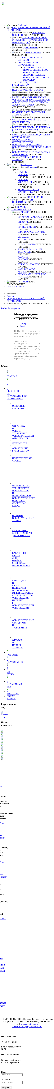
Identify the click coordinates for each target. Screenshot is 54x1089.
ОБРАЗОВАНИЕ (33, 52)
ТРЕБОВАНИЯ (35, 154)
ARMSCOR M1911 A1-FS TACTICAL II (30, 250)
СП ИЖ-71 (23, 222)
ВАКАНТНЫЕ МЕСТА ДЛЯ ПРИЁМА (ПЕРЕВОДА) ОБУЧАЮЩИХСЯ (31, 128)
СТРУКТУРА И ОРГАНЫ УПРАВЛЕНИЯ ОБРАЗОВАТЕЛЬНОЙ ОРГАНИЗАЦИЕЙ (30, 40)
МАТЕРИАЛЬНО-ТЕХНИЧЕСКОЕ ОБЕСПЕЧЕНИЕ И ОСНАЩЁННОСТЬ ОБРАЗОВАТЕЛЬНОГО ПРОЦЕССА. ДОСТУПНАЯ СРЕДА (31, 101)
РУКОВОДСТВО (20, 85)
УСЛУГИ (25, 115)
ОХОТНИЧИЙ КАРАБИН (38, 272)
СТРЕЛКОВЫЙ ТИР (21, 209)
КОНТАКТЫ (22, 282)
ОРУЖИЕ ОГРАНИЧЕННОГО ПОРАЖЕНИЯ (35, 218)
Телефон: (5, 1079)
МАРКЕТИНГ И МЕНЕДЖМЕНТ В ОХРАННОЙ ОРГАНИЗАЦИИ (33, 184)
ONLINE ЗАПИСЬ (16, 287)
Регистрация (14, 308)
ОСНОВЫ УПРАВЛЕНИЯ (25, 180)
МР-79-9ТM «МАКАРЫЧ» (30, 217)
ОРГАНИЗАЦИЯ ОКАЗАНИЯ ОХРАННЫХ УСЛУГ (34, 175)
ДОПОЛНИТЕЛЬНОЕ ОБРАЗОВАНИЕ (28, 63)
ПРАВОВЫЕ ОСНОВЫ (24, 173)
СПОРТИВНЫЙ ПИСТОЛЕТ (33, 234)
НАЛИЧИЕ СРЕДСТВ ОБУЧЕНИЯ (29, 106)
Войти (4, 308)
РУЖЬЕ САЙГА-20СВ (28, 264)
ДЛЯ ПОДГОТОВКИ (28, 82)
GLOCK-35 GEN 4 (26, 244)
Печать (23, 324)
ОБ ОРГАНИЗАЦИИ (34, 35)
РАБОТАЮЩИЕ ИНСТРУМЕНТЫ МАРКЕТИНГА (34, 193)
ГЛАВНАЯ (22, 25)
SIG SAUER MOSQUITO (24, 238)
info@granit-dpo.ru (29, 1024)
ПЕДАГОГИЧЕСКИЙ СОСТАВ (27, 90)
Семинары (32, 167)
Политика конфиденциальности (27, 1026)
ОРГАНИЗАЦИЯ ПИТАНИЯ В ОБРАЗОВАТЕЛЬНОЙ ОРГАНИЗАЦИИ (31, 145)
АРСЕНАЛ (25, 212)
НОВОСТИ (26, 164)
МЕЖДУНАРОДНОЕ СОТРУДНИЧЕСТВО (22, 140)
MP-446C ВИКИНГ (27, 227)
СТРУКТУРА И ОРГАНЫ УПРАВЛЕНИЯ (28, 43)
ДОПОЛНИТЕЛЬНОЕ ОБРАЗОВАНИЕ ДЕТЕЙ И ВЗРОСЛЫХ (36, 77)
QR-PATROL (22, 207)
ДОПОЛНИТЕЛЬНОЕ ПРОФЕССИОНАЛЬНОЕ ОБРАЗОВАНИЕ (35, 70)
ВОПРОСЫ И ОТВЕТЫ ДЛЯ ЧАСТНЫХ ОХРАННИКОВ (31, 203)
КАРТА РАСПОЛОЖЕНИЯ (21, 283)
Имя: (3, 1072)
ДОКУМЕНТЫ (31, 47)
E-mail (22, 326)
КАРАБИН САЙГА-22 (23, 258)
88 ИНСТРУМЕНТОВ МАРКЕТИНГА (28, 190)
